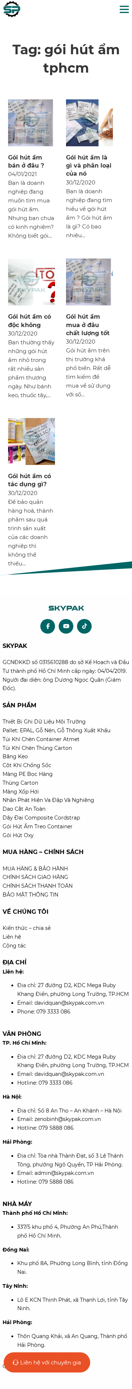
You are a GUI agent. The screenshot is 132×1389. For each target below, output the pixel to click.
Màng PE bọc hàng (28, 774)
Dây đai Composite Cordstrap (41, 817)
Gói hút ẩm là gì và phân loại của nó (88, 165)
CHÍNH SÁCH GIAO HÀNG (35, 877)
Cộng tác (14, 945)
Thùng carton (20, 783)
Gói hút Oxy (18, 835)
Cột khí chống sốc (27, 765)
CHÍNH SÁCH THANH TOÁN (38, 886)
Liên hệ (12, 937)
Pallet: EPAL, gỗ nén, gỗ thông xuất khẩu (56, 730)
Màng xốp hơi (21, 791)
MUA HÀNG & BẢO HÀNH (35, 868)
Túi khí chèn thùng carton (37, 748)
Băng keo (15, 756)
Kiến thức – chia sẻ (27, 928)
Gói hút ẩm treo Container (38, 826)
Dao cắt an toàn (24, 809)
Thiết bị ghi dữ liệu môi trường (44, 721)
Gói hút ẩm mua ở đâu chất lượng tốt (88, 325)
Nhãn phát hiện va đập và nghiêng (48, 800)
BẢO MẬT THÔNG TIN (30, 894)
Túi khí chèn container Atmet (41, 739)
